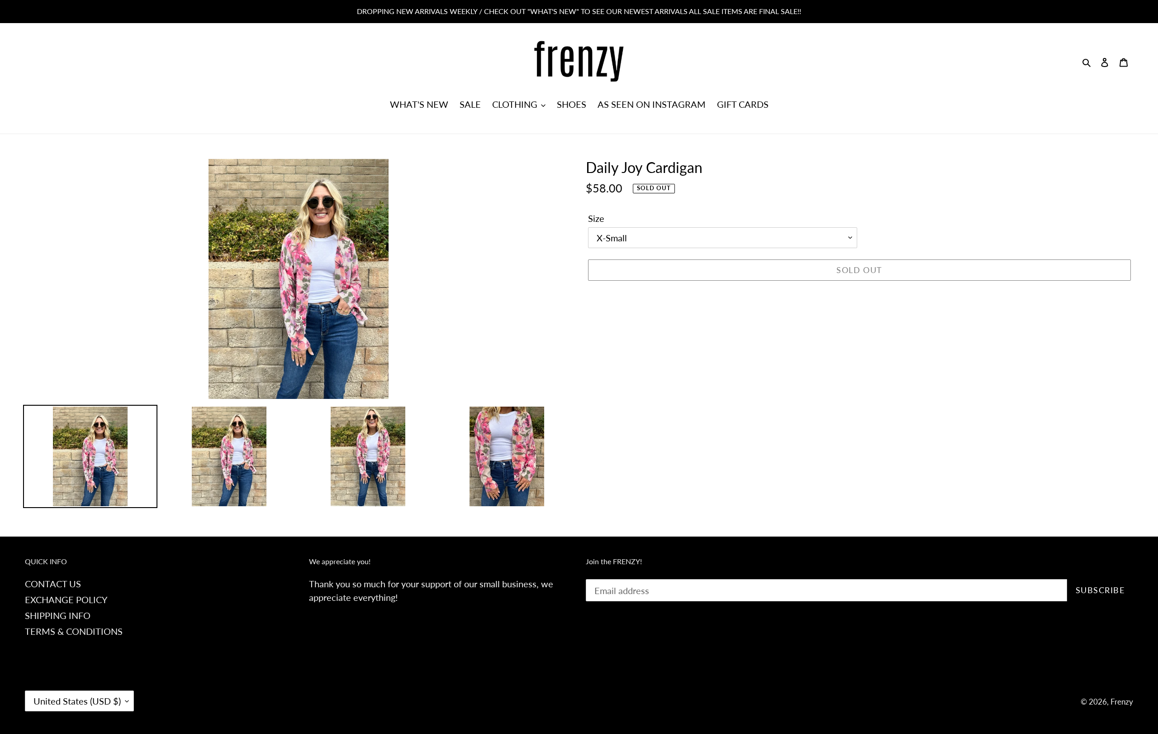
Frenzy (1122, 701)
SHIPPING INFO (57, 615)
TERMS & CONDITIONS (74, 631)
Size (596, 218)
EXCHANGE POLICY (66, 599)
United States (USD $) (77, 701)
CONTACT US (53, 583)
